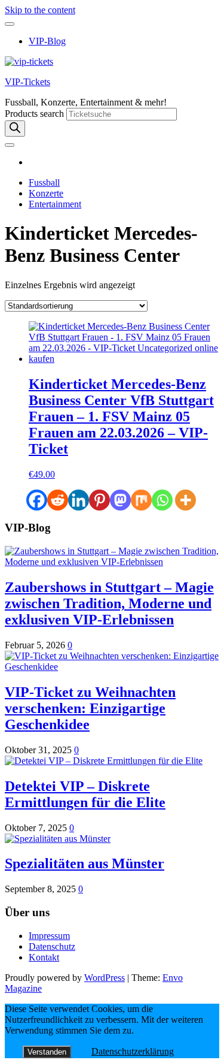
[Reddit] (57, 500)
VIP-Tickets (27, 82)
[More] (185, 500)
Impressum (49, 936)
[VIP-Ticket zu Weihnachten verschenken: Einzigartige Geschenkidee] (112, 667)
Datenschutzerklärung (132, 1051)
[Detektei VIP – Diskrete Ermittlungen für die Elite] (103, 761)
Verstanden (46, 1051)
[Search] (15, 128)
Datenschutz (52, 946)
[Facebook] (36, 500)
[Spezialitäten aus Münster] (58, 839)
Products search (35, 113)
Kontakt (44, 957)
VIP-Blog (47, 41)
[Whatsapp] (162, 500)
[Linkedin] (78, 500)
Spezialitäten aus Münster (84, 863)
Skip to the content (40, 10)
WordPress (104, 978)
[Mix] (141, 500)
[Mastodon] (120, 500)
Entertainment (55, 204)
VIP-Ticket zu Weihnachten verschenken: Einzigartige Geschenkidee (90, 708)
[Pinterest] (99, 500)
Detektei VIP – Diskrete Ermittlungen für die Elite (85, 794)
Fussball (44, 182)
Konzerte (46, 193)
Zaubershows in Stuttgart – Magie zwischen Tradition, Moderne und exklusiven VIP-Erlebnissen (109, 603)
